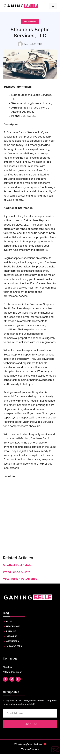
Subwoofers (14, 646)
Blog (9, 621)
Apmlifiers (12, 641)
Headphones (30, 21)
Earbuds (11, 631)
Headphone (13, 626)
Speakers (11, 636)
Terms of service (30, 749)
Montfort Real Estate (17, 565)
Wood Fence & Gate (16, 572)
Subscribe (30, 724)
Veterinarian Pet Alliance (20, 578)
